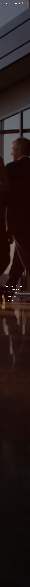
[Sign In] (19, 3)
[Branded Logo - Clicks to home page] (5, 3)
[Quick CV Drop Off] (16, 3)
